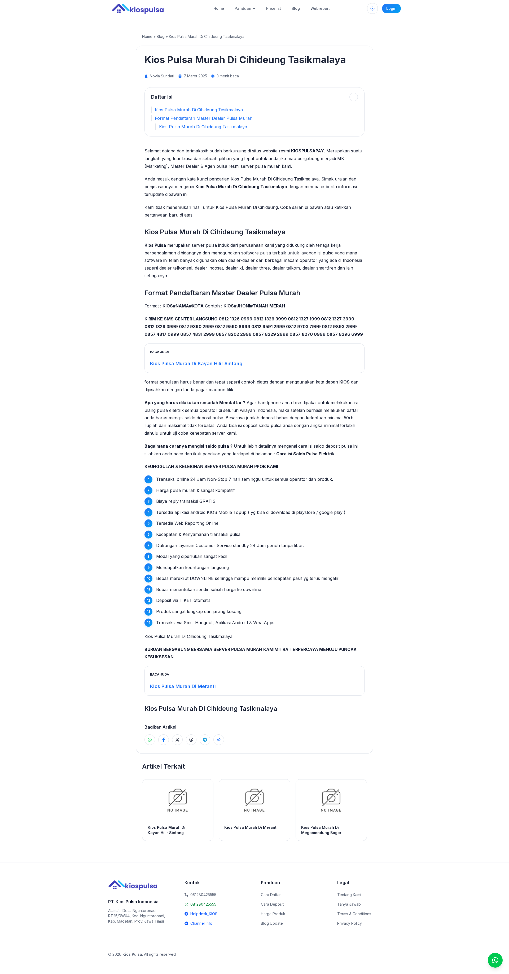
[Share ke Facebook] (163, 739)
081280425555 (203, 904)
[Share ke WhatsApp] (149, 739)
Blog (296, 8)
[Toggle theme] (372, 8)
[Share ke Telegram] (205, 739)
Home (218, 8)
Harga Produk (273, 913)
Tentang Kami (349, 894)
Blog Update (272, 923)
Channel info (201, 923)
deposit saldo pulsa (262, 425)
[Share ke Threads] (191, 739)
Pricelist (273, 8)
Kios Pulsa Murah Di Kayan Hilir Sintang (196, 363)
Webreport (320, 8)
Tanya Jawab (349, 904)
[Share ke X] (177, 739)
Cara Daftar (271, 894)
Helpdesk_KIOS (203, 913)
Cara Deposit (272, 904)
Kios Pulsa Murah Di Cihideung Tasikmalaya (199, 109)
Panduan (243, 8)
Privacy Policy (349, 923)
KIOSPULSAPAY (307, 150)
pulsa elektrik (170, 410)
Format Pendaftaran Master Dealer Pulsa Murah (203, 118)
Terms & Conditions (354, 913)
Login (391, 8)
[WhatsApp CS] (495, 960)
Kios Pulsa (155, 245)
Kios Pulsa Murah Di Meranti (183, 686)
